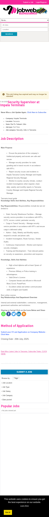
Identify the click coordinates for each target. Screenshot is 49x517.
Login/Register (41, 2)
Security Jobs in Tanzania (26, 130)
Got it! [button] (7, 512)
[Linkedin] (18, 314)
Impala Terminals (20, 118)
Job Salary (6, 391)
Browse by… (6, 378)
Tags (16, 378)
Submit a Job (28, 2)
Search (9, 34)
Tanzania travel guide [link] (9, 198)
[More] (24, 314)
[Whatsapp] (3, 314)
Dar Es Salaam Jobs (18, 124)
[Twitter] (13, 314)
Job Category (7, 395)
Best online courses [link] (8, 295)
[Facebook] (8, 314)
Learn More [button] (24, 506)
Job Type (5, 387)
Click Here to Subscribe (36, 112)
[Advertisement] (24, 64)
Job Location (7, 383)
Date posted (7, 400)
